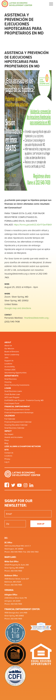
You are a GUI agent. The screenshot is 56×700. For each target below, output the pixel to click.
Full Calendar (9, 419)
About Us (8, 345)
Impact (8, 431)
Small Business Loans (13, 391)
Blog (6, 443)
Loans (7, 388)
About (7, 342)
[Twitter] (13, 486)
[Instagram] (25, 486)
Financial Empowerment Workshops (18, 412)
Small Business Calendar (14, 428)
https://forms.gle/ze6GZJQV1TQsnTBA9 (33, 224)
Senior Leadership (11, 354)
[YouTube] (19, 486)
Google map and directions (17, 308)
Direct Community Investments (16, 385)
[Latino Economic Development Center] (16, 3)
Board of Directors (11, 351)
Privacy (7, 459)
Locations (8, 363)
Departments (11, 375)
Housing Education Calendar (15, 425)
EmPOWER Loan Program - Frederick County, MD (23, 400)
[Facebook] (6, 486)
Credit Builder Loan (12, 394)
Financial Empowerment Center (17, 409)
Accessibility (9, 366)
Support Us (8, 360)
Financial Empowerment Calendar (18, 422)
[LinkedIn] (31, 486)
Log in (6, 462)
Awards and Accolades (13, 437)
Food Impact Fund (11, 403)
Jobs (6, 357)
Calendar (9, 415)
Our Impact (8, 434)
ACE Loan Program (11, 397)
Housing (7, 382)
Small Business (10, 379)
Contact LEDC (10, 369)
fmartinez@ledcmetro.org (36, 318)
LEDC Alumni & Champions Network (22, 446)
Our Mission (9, 348)
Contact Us (8, 452)
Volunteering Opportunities (15, 372)
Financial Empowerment (17, 406)
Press (6, 440)
